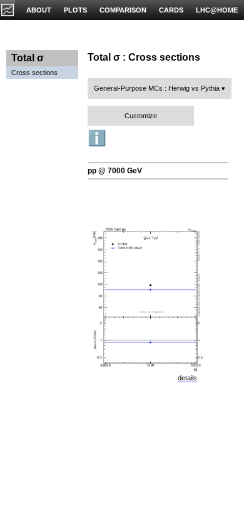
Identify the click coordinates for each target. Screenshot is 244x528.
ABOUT (38, 10)
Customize (141, 115)
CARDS (171, 10)
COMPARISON (122, 10)
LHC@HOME (217, 10)
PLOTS (75, 10)
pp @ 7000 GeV (115, 170)
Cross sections (34, 72)
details (187, 378)
